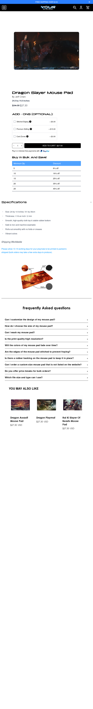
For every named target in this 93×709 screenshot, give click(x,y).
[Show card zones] (27, 136)
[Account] (81, 7)
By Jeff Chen (19, 96)
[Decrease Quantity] (13, 145)
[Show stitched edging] (30, 121)
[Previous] (15, 51)
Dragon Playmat (45, 417)
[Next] (78, 51)
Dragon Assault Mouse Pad (19, 419)
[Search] (74, 7)
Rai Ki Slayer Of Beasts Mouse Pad (71, 421)
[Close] (89, 1)
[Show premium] (31, 129)
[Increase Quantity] (21, 145)
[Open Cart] (88, 7)
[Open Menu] (4, 7)
